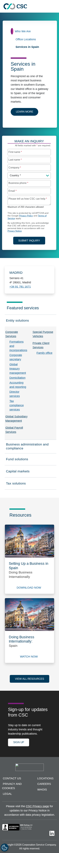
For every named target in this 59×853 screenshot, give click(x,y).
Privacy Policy (26, 216)
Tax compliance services (16, 405)
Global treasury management (17, 368)
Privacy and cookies (12, 786)
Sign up (18, 742)
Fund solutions (20, 460)
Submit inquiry (29, 240)
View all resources (29, 678)
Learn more (27, 111)
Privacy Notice (15, 231)
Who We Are (23, 31)
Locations (45, 778)
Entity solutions (20, 321)
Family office (44, 352)
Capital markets (20, 472)
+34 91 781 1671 (20, 286)
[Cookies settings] (4, 847)
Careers (44, 784)
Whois (42, 789)
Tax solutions (20, 484)
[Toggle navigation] (55, 6)
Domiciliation (17, 377)
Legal (7, 793)
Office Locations (26, 39)
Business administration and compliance (27, 446)
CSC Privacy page (37, 806)
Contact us (12, 778)
